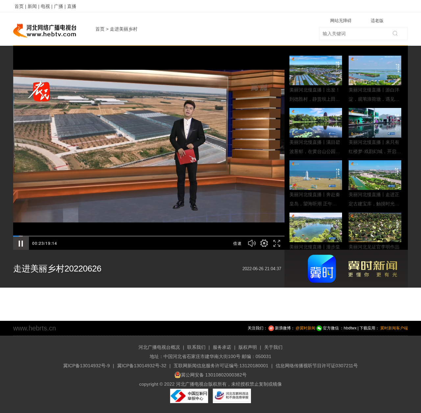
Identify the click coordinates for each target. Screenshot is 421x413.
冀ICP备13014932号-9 (86, 365)
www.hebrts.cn (34, 328)
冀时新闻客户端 (394, 328)
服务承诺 (222, 347)
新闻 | (33, 6)
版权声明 (247, 347)
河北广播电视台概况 (159, 347)
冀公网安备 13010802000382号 (214, 374)
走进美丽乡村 (123, 29)
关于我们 (273, 347)
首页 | (20, 6)
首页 (100, 29)
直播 (71, 6)
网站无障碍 (341, 20)
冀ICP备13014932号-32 (141, 365)
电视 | (47, 6)
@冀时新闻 (305, 328)
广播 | (60, 6)
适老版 (377, 20)
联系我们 (196, 347)
